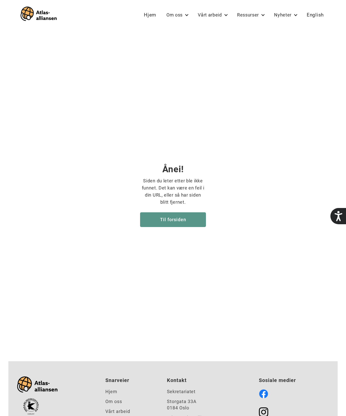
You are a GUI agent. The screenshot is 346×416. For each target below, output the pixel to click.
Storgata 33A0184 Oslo (182, 404)
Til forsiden (173, 219)
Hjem (150, 15)
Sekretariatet (181, 391)
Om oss (113, 401)
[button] (177, 15)
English (315, 15)
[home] (37, 15)
